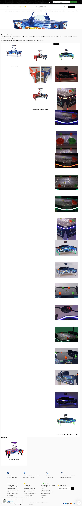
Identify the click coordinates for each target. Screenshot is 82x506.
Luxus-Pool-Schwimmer (12, 496)
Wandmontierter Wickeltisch (30, 493)
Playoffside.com (13, 503)
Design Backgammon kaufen (13, 490)
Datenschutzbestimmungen (42, 502)
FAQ (42, 497)
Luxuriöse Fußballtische (12, 486)
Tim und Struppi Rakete (29, 491)
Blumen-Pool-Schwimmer (29, 490)
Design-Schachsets (11, 491)
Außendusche (10, 495)
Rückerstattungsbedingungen (47, 491)
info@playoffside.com (45, 486)
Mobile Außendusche (28, 496)
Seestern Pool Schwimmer (12, 493)
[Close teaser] (76, 500)
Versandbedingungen (45, 490)
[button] (11, 6)
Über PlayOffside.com (45, 493)
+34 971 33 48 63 (47, 483)
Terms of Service (32, 502)
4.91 (19, 6)
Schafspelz (26, 486)
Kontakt (42, 488)
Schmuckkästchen (28, 495)
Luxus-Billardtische (11, 488)
